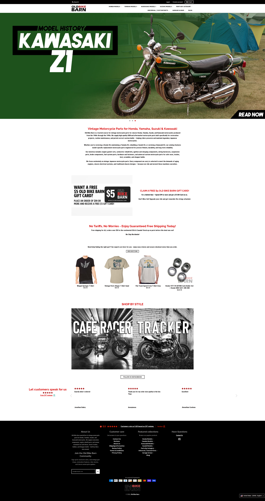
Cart (190, 2)
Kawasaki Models (147, 444)
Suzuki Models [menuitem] (166, 6)
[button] (71, 395)
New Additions (132, 251)
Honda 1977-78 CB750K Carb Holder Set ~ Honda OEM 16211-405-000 (179, 287)
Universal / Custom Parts (147, 451)
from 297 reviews (46, 395)
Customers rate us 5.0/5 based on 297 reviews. (137, 426)
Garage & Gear (147, 453)
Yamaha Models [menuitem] (130, 6)
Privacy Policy (117, 453)
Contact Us (117, 439)
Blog (148, 455)
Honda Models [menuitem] (114, 6)
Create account (178, 2)
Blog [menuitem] (190, 10)
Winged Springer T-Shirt (85, 286)
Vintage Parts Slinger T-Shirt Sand (117, 286)
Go (98, 471)
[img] (47, 392)
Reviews (117, 441)
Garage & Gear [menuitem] (178, 10)
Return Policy (117, 448)
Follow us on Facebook (132, 377)
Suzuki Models (147, 446)
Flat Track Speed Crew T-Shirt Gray (148, 286)
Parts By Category (147, 448)
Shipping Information (116, 446)
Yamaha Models (147, 441)
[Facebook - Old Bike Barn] (179, 439)
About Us (117, 444)
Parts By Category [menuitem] (183, 6)
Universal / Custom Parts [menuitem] (158, 10)
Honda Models (147, 439)
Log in (168, 2)
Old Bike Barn (135, 494)
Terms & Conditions (117, 451)
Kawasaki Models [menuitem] (148, 6)
